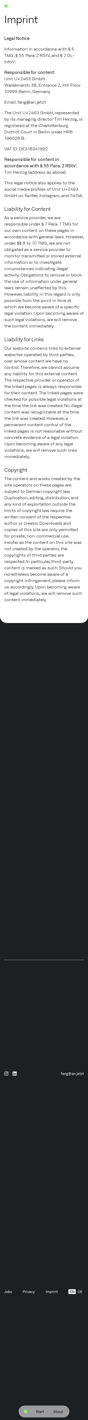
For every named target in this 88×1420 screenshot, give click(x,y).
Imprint (52, 1292)
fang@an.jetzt (72, 1074)
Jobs (8, 1292)
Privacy (29, 1292)
